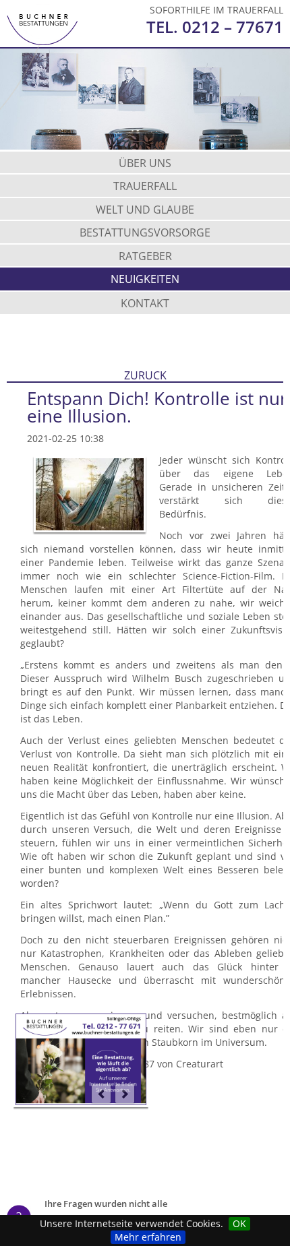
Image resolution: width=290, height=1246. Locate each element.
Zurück (145, 377)
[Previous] (101, 1094)
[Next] (125, 1094)
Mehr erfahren (148, 1237)
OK (239, 1223)
